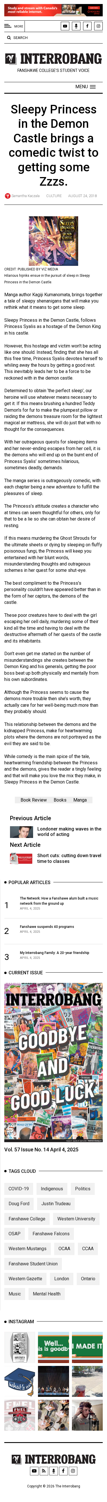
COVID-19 (19, 1188)
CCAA (88, 1248)
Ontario (88, 1278)
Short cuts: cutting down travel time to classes (69, 858)
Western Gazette (25, 1278)
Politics (82, 1188)
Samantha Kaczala (25, 196)
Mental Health (46, 1294)
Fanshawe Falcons (51, 1233)
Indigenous (52, 1188)
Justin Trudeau (55, 1203)
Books (60, 800)
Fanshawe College (27, 1219)
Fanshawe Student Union (33, 1264)
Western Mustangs (28, 1248)
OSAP (15, 1233)
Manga (80, 800)
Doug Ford (19, 1203)
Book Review (34, 800)
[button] (85, 86)
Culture (54, 196)
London (61, 1278)
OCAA (64, 1248)
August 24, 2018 (82, 196)
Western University (76, 1219)
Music (15, 1294)
